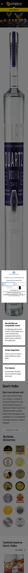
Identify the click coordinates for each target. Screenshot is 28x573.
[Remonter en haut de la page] (2, 567)
